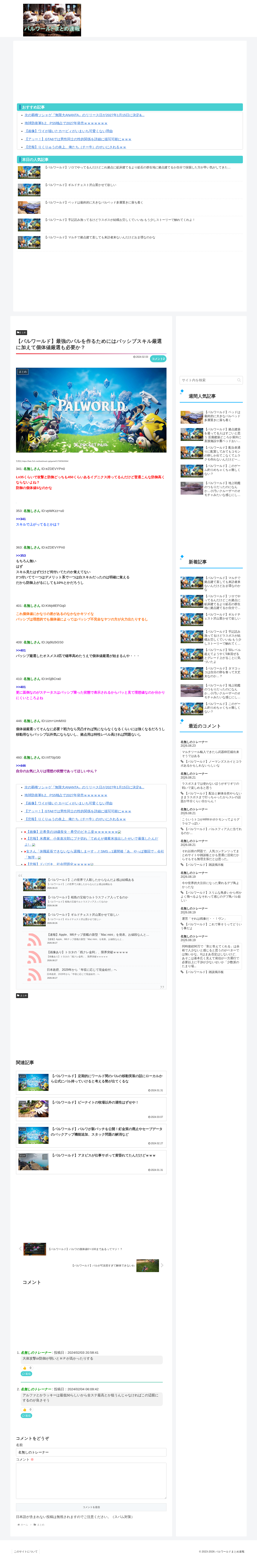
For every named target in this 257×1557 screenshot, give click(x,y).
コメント (25, 1459)
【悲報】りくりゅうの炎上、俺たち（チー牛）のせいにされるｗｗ (75, 147)
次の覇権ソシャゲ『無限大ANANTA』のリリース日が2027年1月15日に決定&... (84, 115)
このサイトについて (26, 1551)
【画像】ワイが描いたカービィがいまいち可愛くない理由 (69, 131)
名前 (19, 1445)
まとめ (22, 332)
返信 (28, 1373)
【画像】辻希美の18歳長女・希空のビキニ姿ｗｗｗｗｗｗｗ (72, 832)
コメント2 (158, 358)
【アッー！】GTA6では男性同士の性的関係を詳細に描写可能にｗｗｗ (78, 139)
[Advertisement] (130, 77)
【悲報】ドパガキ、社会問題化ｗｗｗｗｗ (58, 864)
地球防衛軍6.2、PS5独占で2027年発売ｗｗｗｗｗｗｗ (66, 123)
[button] (239, 380)
